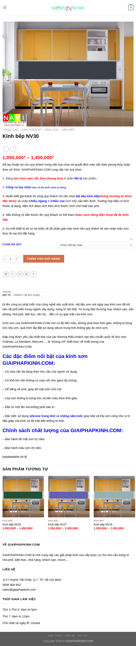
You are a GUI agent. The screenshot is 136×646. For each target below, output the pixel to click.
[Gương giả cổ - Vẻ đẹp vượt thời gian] (68, 7)
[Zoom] (7, 122)
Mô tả (6, 295)
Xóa (132, 239)
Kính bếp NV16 (103, 524)
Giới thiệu (55, 635)
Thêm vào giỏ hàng (43, 258)
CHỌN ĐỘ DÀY (12, 244)
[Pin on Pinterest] (26, 274)
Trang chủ (10, 129)
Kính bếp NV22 (11, 524)
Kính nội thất (32, 129)
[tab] (6, 295)
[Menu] (4, 7)
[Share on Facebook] (13, 274)
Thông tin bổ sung (26, 295)
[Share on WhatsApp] (6, 274)
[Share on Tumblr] (33, 274)
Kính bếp (68, 129)
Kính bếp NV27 (57, 524)
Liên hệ (70, 635)
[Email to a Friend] (20, 274)
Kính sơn (52, 129)
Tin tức (82, 635)
